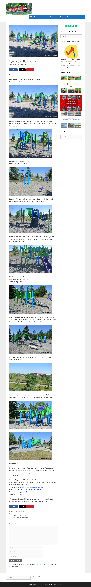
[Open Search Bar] (82, 17)
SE (24, 511)
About (75, 17)
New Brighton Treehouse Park (19, 517)
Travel (68, 17)
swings (13, 513)
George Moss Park (35, 322)
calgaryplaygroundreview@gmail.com (30, 487)
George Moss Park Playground (19, 515)
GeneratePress (58, 584)
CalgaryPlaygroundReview (33, 489)
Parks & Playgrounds (17, 511)
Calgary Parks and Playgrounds (38, 17)
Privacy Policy (37, 577)
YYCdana (27, 492)
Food (61, 17)
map (18, 75)
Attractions (53, 17)
